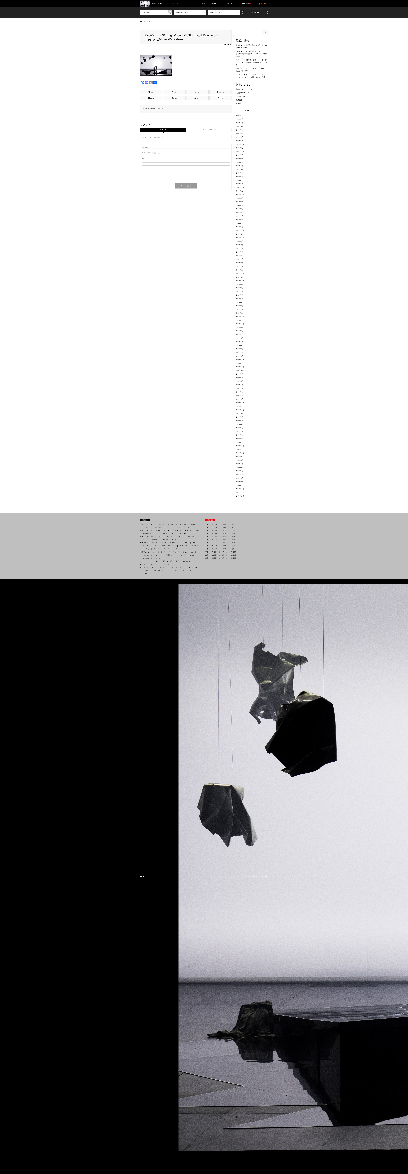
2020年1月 (239, 399)
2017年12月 (240, 489)
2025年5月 (239, 169)
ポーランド (194, 546)
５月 (207, 536)
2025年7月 (239, 162)
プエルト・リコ (183, 567)
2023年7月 (239, 248)
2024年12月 (240, 187)
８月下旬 (233, 546)
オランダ (176, 530)
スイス (157, 533)
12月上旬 (215, 558)
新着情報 (147, 21)
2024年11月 (240, 191)
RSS (146, 876)
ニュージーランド (169, 564)
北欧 (142, 524)
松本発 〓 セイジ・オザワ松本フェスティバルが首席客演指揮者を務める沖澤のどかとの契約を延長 (251, 53)
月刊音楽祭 (252, 876)
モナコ (165, 533)
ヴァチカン (150, 536)
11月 (207, 555)
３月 (207, 530)
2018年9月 (239, 456)
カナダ (154, 567)
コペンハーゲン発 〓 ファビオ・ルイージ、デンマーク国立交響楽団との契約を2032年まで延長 (252, 62)
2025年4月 (239, 173)
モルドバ (156, 549)
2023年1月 (239, 270)
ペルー (190, 570)
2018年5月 (239, 471)
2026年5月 (239, 126)
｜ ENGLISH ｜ (246, 3)
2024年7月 (239, 205)
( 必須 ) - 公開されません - (151, 153)
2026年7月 (239, 119)
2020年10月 (240, 367)
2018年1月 (239, 485)
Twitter (141, 876)
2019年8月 (239, 417)
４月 (207, 533)
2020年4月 (239, 388)
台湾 (170, 561)
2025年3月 (239, 176)
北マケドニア (191, 536)
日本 (157, 561)
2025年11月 (240, 148)
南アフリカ (156, 558)
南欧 (142, 536)
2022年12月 (240, 273)
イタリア (160, 536)
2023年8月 (239, 245)
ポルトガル (183, 533)
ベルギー (167, 530)
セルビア (145, 546)
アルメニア (175, 552)
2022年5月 (239, 298)
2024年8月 (239, 202)
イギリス (149, 524)
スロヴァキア (174, 543)
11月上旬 (215, 555)
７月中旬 (224, 543)
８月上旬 (214, 546)
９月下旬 (233, 549)
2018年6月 (239, 467)
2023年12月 (240, 230)
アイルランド (160, 524)
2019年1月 (239, 442)
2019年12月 (240, 403)
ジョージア (156, 552)
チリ (182, 570)
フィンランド (147, 527)
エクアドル (155, 570)
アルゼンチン (146, 573)
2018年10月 (240, 453)
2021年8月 (239, 331)
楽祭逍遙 (239, 100)
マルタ (174, 540)
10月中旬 (224, 552)
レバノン (156, 555)
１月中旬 (224, 524)
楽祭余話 (239, 103)
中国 (164, 561)
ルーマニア (185, 543)
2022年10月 (240, 281)
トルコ (199, 552)
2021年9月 (239, 327)
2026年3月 (239, 133)
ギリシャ (145, 540)
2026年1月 (239, 141)
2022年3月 (239, 306)
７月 (207, 543)
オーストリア (147, 533)
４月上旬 (214, 533)
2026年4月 (239, 130)
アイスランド (181, 524)
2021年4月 (239, 345)
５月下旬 (233, 536)
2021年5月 (239, 342)
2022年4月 (239, 302)
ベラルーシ (166, 549)
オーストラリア (155, 564)
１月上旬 (214, 524)
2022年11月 (240, 277)
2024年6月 (239, 209)
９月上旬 (214, 549)
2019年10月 (240, 410)
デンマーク (171, 524)
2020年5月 (239, 385)
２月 (207, 527)
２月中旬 (224, 527)
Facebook (143, 876)
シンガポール (187, 561)
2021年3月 (239, 349)
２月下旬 (233, 527)
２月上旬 (214, 527)
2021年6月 (239, 338)
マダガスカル (189, 555)
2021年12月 (240, 316)
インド (150, 561)
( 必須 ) (145, 147)
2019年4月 (239, 431)
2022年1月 (239, 313)
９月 (207, 549)
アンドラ (149, 530)
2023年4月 (239, 259)
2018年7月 (239, 464)
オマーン (180, 555)
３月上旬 (214, 530)
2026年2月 (239, 137)
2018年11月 (240, 449)
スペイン (173, 533)
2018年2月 (239, 482)
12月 (207, 558)
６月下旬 (233, 540)
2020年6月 (239, 381)
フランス (157, 530)
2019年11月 (240, 406)
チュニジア (146, 558)
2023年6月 (239, 252)
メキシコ (172, 567)
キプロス (165, 540)
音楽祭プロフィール (242, 93)
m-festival (152, 108)
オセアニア (144, 564)
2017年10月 (240, 496)
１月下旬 (233, 524)
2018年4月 (239, 474)
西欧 (142, 530)
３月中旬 (224, 530)
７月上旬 (214, 543)
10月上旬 (215, 552)
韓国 (177, 561)
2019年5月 (239, 428)
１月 (207, 524)
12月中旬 (224, 558)
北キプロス (155, 540)
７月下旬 (233, 543)
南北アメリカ (144, 567)
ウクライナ (146, 549)
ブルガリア (195, 543)
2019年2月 (239, 438)
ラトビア (180, 527)
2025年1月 (239, 184)
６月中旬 (224, 540)
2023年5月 (239, 255)
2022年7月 (239, 291)
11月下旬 (234, 555)
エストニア (169, 527)
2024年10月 (240, 194)
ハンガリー (154, 543)
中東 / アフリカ (145, 552)
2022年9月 (239, 284)
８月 (207, 546)
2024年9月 (239, 198)
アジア (142, 561)
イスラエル (146, 555)
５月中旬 (224, 536)
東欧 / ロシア (144, 543)
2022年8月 (239, 288)
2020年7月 (239, 377)
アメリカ (162, 567)
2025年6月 (239, 166)
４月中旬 (224, 533)
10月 (207, 552)
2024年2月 (239, 223)
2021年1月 (239, 356)
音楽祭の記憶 (240, 96)
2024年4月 (239, 216)
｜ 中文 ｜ (263, 3)
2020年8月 (239, 374)
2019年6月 (239, 424)
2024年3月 (239, 219)
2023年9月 (239, 241)
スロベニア (169, 536)
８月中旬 (224, 546)
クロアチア (180, 536)
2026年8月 (239, 115)
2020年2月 (239, 395)
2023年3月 (239, 263)
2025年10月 (240, 151)
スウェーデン (159, 527)
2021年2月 (239, 352)
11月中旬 (224, 555)
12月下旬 (234, 558)
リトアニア (189, 527)
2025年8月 (239, 159)
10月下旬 (234, 552)
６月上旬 (214, 540)
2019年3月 (239, 435)
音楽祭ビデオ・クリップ (244, 89)
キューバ (194, 567)
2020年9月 (239, 370)
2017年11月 (240, 492)
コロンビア (164, 570)
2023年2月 (239, 266)
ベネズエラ (145, 570)
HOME (204, 3)
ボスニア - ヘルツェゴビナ (168, 546)
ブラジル (174, 570)
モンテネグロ (183, 546)
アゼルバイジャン (188, 552)
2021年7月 (239, 334)
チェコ (164, 543)
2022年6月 (239, 295)
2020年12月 (240, 360)
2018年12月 (240, 446)
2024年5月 (239, 212)
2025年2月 (239, 180)
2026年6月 (239, 123)
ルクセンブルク (187, 530)
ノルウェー (192, 524)
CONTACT (216, 3)
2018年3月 (239, 478)
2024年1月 (239, 227)
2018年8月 (239, 460)
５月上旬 (214, 536)
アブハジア (166, 552)
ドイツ (197, 530)
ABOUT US (231, 3)
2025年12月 (240, 144)
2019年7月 (239, 420)
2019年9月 (239, 413)
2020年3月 (239, 392)
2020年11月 (240, 363)
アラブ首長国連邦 (168, 555)
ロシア (175, 549)
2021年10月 (240, 324)
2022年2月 (239, 309)
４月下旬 (233, 533)
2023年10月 (240, 237)
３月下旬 (233, 530)
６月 (207, 540)
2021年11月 (240, 320)
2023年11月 (240, 234)
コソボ (154, 546)
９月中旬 (224, 549)
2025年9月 (239, 155)
